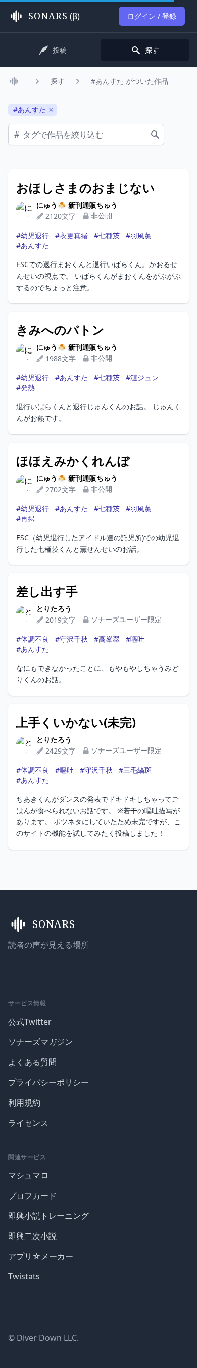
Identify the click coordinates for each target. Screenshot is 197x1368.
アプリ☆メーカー (40, 1256)
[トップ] (16, 81)
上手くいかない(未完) (76, 722)
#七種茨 (107, 235)
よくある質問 (32, 1062)
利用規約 (24, 1102)
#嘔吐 (135, 639)
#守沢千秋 (71, 639)
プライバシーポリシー (48, 1082)
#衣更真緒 (71, 235)
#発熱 (25, 387)
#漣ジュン (142, 377)
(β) (54, 16)
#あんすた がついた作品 (129, 81)
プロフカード (32, 1195)
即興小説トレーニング (48, 1215)
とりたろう (54, 608)
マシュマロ (28, 1175)
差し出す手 (47, 591)
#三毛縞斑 (135, 770)
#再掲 (25, 518)
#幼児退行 (32, 235)
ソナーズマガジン (40, 1041)
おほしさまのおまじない (85, 188)
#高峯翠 (107, 639)
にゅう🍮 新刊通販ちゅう (77, 205)
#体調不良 (32, 639)
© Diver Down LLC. (43, 1337)
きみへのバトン (60, 330)
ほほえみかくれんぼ (73, 461)
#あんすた (32, 245)
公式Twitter (30, 1021)
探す (58, 81)
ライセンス (28, 1122)
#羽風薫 (139, 235)
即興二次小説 (32, 1236)
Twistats (24, 1276)
